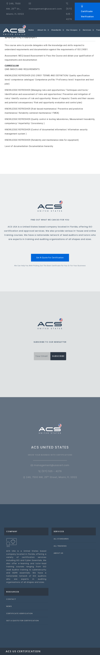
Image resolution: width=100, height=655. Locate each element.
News (9, 606)
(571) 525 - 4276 (69, 14)
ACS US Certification (23, 651)
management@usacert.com (51, 465)
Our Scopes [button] (72, 30)
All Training (60, 546)
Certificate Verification (87, 14)
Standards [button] (56, 30)
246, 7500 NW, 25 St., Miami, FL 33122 (15, 8)
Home (31, 30)
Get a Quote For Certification (22, 620)
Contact (11, 599)
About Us (58, 553)
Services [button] (87, 30)
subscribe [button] (58, 356)
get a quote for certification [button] (50, 258)
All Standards (61, 539)
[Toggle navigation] (90, 651)
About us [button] (42, 30)
